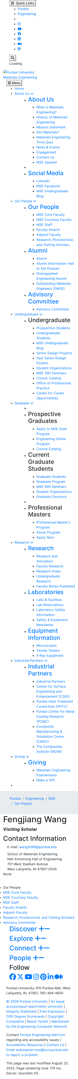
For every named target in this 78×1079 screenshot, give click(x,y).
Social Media (45, 173)
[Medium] (20, 44)
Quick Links (24, 3)
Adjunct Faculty (48, 235)
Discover (23, 929)
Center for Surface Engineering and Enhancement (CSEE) (53, 691)
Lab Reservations (49, 605)
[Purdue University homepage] (18, 72)
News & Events (48, 147)
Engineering (27, 14)
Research (22, 542)
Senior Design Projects (54, 353)
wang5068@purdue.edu (38, 847)
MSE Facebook (48, 186)
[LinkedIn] (19, 39)
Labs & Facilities (49, 600)
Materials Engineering (20, 77)
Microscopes (46, 645)
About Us (22, 93)
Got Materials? (47, 132)
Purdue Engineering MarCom (42, 1035)
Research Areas (48, 571)
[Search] (12, 58)
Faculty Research (49, 566)
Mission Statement (51, 127)
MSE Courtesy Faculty (54, 220)
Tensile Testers (48, 650)
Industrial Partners (29, 660)
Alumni (37, 250)
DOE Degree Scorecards (25, 1016)
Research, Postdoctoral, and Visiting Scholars (39, 917)
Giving (20, 756)
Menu (15, 83)
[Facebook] (19, 34)
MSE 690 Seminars (51, 486)
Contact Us (45, 157)
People (21, 958)
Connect (23, 948)
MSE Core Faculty (50, 215)
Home (19, 88)
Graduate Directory (51, 497)
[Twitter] (20, 978)
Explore (22, 938)
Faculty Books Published (55, 586)
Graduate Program (51, 481)
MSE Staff (44, 225)
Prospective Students (53, 328)
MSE (52, 798)
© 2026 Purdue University (27, 1001)
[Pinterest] (43, 978)
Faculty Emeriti (48, 230)
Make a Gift (45, 780)
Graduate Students (51, 476)
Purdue (23, 9)
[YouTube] (19, 29)
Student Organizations (54, 368)
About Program (48, 532)
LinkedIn (43, 181)
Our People (24, 201)
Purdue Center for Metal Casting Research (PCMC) (55, 716)
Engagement (46, 152)
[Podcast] (19, 49)
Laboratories (45, 592)
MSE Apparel (46, 162)
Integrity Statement (21, 1011)
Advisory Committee (43, 298)
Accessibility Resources (24, 1045)
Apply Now (45, 537)
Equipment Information (44, 634)
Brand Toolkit (37, 1021)
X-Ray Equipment (49, 655)
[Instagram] (19, 24)
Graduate (22, 403)
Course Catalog (48, 378)
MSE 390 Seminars (51, 373)
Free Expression (52, 1011)
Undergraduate (27, 314)
